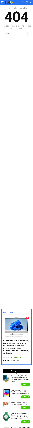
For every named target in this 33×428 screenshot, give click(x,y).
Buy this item (25, 384)
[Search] (23, 2)
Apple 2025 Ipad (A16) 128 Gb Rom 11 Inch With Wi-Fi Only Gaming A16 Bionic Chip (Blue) (20, 392)
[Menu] (2, 2)
